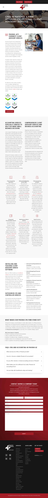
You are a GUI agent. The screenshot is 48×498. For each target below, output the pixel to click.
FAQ (26, 453)
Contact (26, 462)
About (26, 450)
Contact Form (9, 111)
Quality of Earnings (19, 486)
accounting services (10, 193)
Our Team (27, 454)
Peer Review (18, 484)
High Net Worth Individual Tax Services (19, 477)
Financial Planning (19, 471)
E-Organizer (27, 459)
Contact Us (38, 448)
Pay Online (19, 1)
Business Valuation (19, 456)
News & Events (28, 451)
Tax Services (18, 489)
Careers (26, 456)
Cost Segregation (19, 460)
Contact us (14, 89)
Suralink (26, 457)
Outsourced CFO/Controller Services (19, 482)
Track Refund (28, 460)
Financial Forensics (19, 469)
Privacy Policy (30, 495)
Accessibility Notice (36, 495)
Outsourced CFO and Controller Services (11, 235)
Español (26, 463)
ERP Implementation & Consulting (19, 467)
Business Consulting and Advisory (19, 453)
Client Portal (28, 1)
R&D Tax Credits (19, 487)
